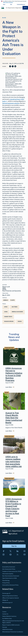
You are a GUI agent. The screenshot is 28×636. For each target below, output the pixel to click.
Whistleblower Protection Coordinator (12, 632)
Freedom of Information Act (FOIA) (11, 571)
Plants (12, 300)
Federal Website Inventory (9, 616)
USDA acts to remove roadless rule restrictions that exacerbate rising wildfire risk (13, 462)
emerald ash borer (17, 311)
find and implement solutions (11, 103)
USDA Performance (7, 629)
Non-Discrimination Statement (10, 576)
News (4, 4)
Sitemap (4, 627)
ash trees (14, 306)
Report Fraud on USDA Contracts (11, 625)
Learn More (8, 387)
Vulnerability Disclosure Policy (10, 585)
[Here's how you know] (14, 1)
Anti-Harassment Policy (8, 569)
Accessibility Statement (8, 567)
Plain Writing (5, 580)
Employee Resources (21, 4)
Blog (11, 4)
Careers (4, 611)
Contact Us (5, 614)
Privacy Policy (6, 582)
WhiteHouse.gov (6, 602)
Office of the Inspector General (10, 598)
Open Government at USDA (9, 578)
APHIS (5, 306)
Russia (20, 321)
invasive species (8, 321)
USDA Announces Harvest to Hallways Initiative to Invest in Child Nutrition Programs (13, 374)
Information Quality (7, 573)
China (5, 311)
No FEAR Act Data (7, 618)
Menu (25, 7)
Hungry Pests (8, 316)
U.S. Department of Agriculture (14, 8)
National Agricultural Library (10, 595)
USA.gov (4, 600)
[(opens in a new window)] (3, 551)
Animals (5, 300)
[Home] (2, 8)
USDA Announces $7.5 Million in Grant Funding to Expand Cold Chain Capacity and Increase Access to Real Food (13, 507)
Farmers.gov (5, 593)
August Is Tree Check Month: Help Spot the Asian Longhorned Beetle (13, 418)
